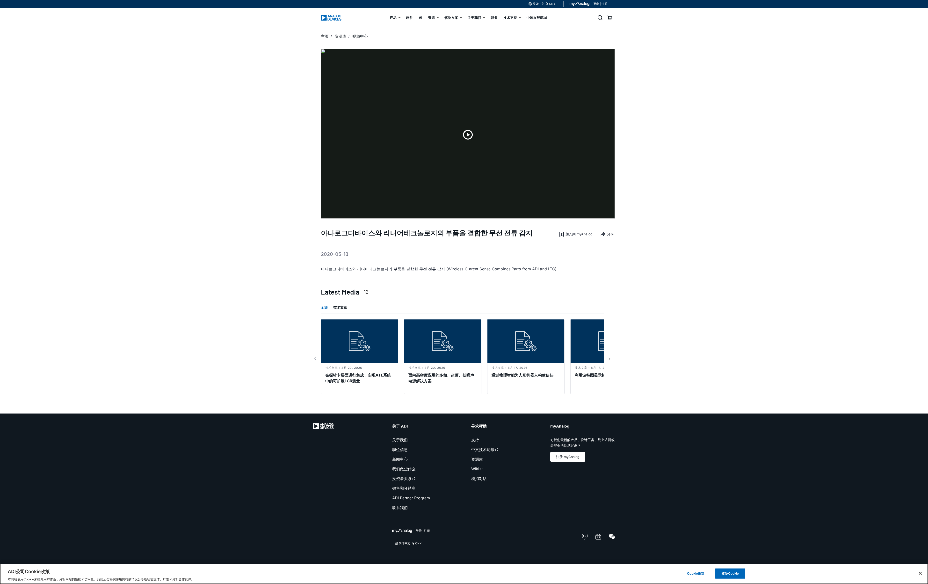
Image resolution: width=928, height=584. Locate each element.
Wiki (475, 468)
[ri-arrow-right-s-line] (609, 358)
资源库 (477, 459)
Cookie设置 (695, 573)
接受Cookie (730, 573)
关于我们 (400, 439)
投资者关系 (402, 478)
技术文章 (340, 307)
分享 (610, 234)
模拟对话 (479, 478)
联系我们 (400, 507)
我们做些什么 (403, 468)
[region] (464, 574)
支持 (475, 439)
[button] (576, 234)
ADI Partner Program (411, 497)
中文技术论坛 (482, 449)
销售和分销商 (403, 488)
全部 (324, 307)
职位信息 (400, 449)
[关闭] (920, 573)
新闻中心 (400, 459)
